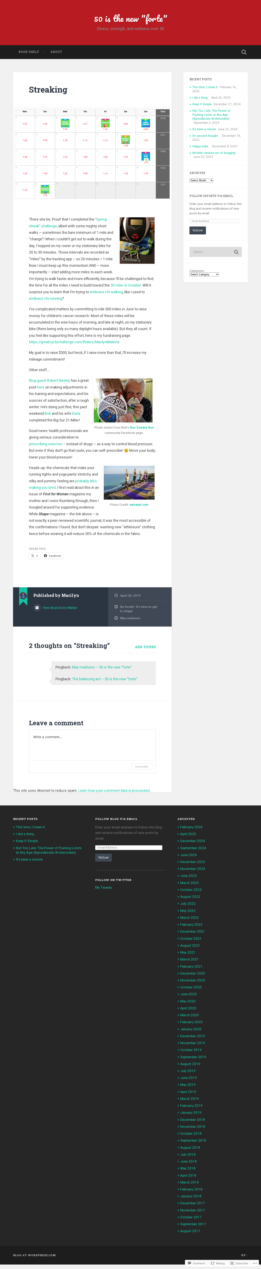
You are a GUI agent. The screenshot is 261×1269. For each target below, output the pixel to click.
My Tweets (103, 887)
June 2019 (188, 1078)
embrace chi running (45, 298)
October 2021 (191, 938)
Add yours (145, 647)
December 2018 (192, 1120)
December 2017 (192, 1203)
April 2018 (188, 1175)
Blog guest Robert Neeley (49, 380)
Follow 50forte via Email (211, 196)
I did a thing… (201, 98)
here (40, 387)
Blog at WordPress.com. (35, 1255)
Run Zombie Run (142, 427)
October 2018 (191, 1133)
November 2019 (192, 1043)
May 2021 (188, 952)
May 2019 (188, 1085)
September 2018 (193, 1140)
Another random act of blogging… (214, 153)
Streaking (48, 89)
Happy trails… (201, 146)
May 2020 (188, 1001)
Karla (76, 413)
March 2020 (189, 1015)
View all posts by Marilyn (59, 608)
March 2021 (189, 959)
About (56, 52)
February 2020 (191, 1022)
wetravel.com (139, 505)
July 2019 (188, 1071)
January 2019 (190, 1112)
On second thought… (206, 136)
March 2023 (189, 883)
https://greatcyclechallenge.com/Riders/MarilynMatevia (74, 342)
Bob (48, 413)
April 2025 (188, 834)
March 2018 (189, 1182)
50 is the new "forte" (130, 18)
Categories (196, 270)
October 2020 (191, 987)
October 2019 (191, 1050)
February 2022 (191, 924)
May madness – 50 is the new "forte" (102, 667)
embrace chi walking (106, 292)
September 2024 (193, 848)
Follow (198, 230)
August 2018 (190, 1147)
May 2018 (188, 1168)
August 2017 (190, 1231)
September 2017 (193, 1224)
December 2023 (192, 862)
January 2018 (190, 1196)
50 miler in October (126, 285)
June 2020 (188, 994)
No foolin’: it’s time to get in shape (138, 609)
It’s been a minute (204, 129)
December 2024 (192, 841)
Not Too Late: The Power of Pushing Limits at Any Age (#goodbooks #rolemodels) (211, 115)
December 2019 (192, 1036)
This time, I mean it (205, 87)
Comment (141, 766)
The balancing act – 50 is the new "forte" (104, 679)
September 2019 (193, 1057)
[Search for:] (215, 252)
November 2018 (192, 1127)
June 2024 (188, 855)
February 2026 (191, 827)
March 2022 (189, 918)
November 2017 (192, 1210)
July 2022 (188, 903)
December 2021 (192, 931)
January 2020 (190, 1029)
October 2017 (191, 1217)
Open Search (244, 52)
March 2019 (189, 1099)
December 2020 (192, 973)
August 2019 (190, 1064)
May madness (130, 618)
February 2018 (191, 1189)
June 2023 (188, 876)
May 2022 (188, 911)
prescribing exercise (45, 444)
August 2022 (190, 897)
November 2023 (192, 869)
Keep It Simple (202, 104)
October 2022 (191, 890)
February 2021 (191, 966)
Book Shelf (29, 52)
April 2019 (188, 1092)
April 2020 (188, 1008)
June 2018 (188, 1161)
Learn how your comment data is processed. (114, 790)
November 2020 (192, 980)
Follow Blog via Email (116, 819)
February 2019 (191, 1106)
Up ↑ (244, 1255)
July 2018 (188, 1154)
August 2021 (190, 945)
